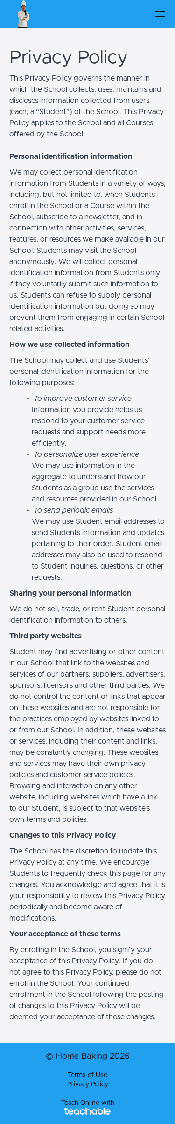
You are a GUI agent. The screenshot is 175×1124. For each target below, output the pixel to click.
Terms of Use (87, 1075)
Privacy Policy (87, 1084)
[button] (160, 14)
